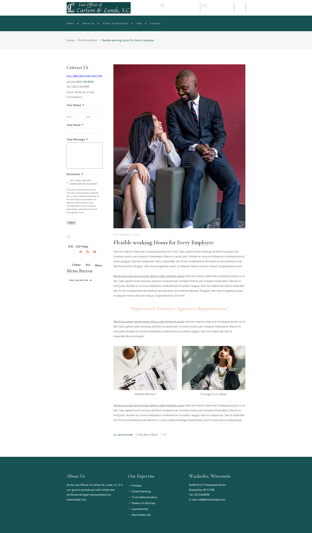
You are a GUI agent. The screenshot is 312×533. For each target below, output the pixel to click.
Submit (71, 222)
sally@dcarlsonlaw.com (211, 499)
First (69, 116)
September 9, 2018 (126, 234)
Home (70, 40)
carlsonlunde (125, 434)
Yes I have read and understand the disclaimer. (84, 182)
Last (88, 116)
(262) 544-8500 (85, 82)
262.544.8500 (202, 494)
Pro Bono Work (87, 40)
